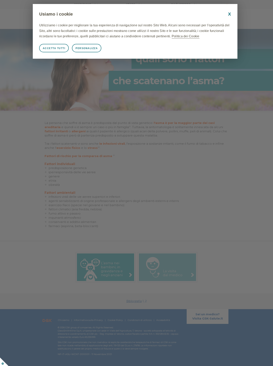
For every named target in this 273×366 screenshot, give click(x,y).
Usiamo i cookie (56, 14)
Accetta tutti (54, 48)
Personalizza (87, 48)
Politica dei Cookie (185, 36)
